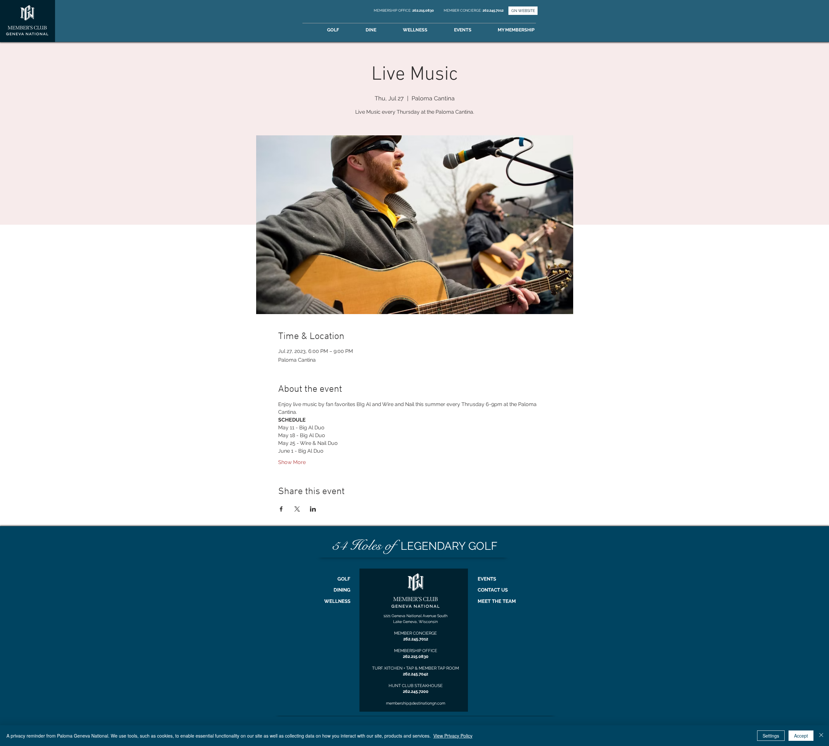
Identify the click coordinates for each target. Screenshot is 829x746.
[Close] (821, 735)
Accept (801, 735)
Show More (292, 462)
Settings (771, 735)
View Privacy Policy (452, 735)
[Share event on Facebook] (281, 509)
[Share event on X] (297, 509)
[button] (525, 30)
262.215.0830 (423, 10)
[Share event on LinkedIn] (313, 509)
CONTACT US (493, 590)
